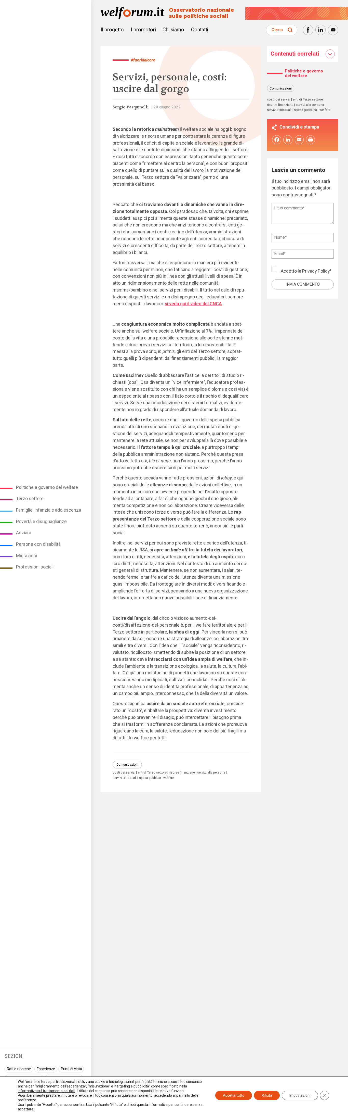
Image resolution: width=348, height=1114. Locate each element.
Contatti (199, 30)
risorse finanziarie (182, 772)
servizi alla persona (211, 772)
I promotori (143, 30)
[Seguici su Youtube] (333, 30)
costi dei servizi (124, 772)
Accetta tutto (233, 1095)
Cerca (277, 29)
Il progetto (112, 30)
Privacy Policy (316, 270)
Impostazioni (299, 1095)
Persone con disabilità (38, 544)
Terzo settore (30, 498)
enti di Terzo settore (152, 772)
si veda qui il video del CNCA (193, 303)
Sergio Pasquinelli (131, 107)
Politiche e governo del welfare (47, 487)
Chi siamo (173, 30)
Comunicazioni (127, 764)
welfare (168, 778)
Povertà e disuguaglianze (41, 521)
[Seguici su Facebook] (308, 30)
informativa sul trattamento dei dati (46, 1091)
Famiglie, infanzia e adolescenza (48, 510)
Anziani (23, 532)
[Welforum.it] (45, 3)
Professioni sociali (34, 566)
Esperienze (45, 1069)
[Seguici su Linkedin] (320, 30)
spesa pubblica (150, 778)
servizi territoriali (125, 778)
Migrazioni (26, 555)
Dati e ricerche (19, 1069)
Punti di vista (71, 1069)
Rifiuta (267, 1095)
